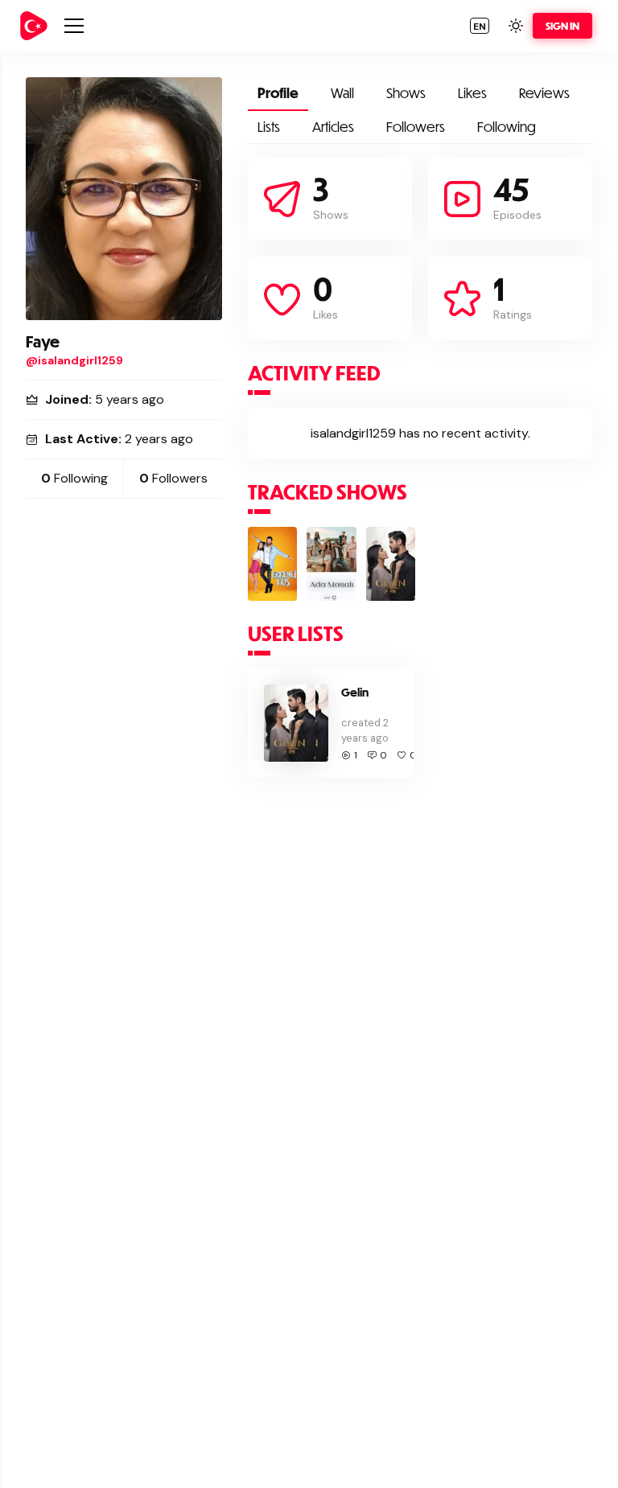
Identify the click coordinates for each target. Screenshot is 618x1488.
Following (506, 126)
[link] (33, 25)
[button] (479, 25)
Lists (269, 126)
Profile (278, 92)
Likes (472, 92)
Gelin (355, 692)
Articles (333, 126)
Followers (415, 126)
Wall (342, 92)
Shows (406, 92)
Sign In (562, 25)
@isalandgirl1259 (74, 360)
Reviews (544, 92)
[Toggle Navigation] (74, 25)
